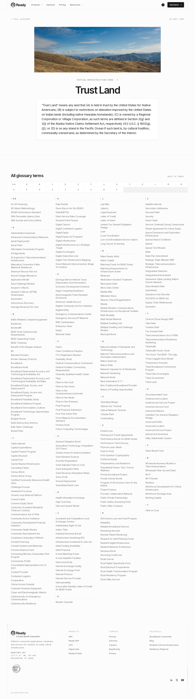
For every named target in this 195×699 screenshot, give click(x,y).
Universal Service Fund (157, 406)
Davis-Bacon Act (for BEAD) (70, 208)
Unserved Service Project (158, 430)
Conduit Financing (20, 542)
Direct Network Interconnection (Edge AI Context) (75, 265)
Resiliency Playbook (159, 649)
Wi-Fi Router (151, 478)
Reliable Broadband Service (115, 526)
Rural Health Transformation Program (119, 571)
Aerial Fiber (16, 245)
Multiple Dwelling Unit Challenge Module (117, 329)
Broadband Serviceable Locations (28, 407)
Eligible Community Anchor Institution (74, 306)
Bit (12, 351)
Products (35, 5)
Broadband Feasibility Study (25, 399)
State (148, 252)
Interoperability (63, 582)
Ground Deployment (66, 481)
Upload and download (156, 434)
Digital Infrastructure (66, 240)
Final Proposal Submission (69, 410)
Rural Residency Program (113, 575)
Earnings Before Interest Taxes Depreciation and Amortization (71, 281)
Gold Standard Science (67, 457)
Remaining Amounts (110, 530)
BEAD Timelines (19, 342)
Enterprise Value (64, 326)
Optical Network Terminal (113, 410)
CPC (71, 645)
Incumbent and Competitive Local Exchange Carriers (72, 520)
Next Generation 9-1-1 (111, 381)
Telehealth (150, 346)
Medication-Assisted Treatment (116, 279)
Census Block (18, 472)
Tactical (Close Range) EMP (159, 319)
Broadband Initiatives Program (26, 403)
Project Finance (108, 489)
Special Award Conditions (158, 239)
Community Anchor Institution (25, 518)
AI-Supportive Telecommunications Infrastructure (28, 259)
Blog (152, 640)
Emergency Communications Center (74, 314)
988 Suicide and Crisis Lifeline (26, 220)
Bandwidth (16, 327)
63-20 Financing (19, 204)
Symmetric (150, 306)
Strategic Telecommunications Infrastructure (160, 265)
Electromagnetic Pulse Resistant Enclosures (72, 296)
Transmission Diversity (156, 362)
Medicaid (105, 275)
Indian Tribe (62, 529)
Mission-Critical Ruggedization (116, 300)
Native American (109, 361)
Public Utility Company (112, 506)
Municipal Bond (108, 334)
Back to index (176, 177)
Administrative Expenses (23, 233)
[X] (177, 680)
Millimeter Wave (108, 296)
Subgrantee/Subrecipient (158, 275)
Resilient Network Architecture (116, 547)
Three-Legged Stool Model (159, 358)
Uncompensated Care (156, 394)
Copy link (178, 19)
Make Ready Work (110, 256)
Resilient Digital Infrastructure (115, 543)
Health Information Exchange (70, 497)
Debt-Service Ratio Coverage (71, 216)
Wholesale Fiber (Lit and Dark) (160, 470)
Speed (148, 243)
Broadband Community (160, 636)
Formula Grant (62, 425)
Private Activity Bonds (111, 478)
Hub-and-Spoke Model (67, 506)
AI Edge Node (18, 253)
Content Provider (19, 572)
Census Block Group (21, 476)
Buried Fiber (17, 431)
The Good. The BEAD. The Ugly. (161, 354)
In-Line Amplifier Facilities (68, 558)
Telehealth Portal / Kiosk (157, 350)
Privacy (112, 653)
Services (51, 5)
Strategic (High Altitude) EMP (159, 260)
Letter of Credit (108, 216)
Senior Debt (151, 220)
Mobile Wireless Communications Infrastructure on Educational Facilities (119, 309)
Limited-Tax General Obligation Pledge (116, 226)
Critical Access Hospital (22, 584)
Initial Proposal (63, 550)
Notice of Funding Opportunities (117, 389)
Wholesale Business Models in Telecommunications (160, 465)
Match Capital (107, 260)
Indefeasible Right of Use (68, 525)
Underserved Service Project (160, 402)
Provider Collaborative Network (116, 493)
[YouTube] (182, 680)
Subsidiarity (151, 290)
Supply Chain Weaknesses (158, 302)
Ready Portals (75, 653)
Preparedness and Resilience (115, 463)
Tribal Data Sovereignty (157, 373)
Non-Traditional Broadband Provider (119, 385)
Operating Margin (109, 402)
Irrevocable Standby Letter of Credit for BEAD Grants (74, 588)
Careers (113, 645)
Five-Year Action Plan (66, 413)
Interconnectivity (64, 562)
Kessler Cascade (64, 602)
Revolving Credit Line (111, 555)
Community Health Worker (24, 529)
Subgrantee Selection (156, 271)
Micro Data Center (110, 287)
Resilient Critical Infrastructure (164, 645)
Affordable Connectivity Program (27, 249)
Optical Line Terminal (111, 406)
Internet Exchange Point (68, 570)
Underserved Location (156, 398)
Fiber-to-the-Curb (65, 382)
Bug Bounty (114, 649)
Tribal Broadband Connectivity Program (160, 368)
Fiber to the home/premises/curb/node (69, 392)
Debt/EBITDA (62, 212)
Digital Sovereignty (65, 252)
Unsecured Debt (153, 422)
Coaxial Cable (18, 499)
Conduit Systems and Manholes (27, 546)
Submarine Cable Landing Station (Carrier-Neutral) (162, 280)
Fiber (58, 378)
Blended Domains (20, 355)
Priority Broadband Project (114, 474)
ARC (71, 636)
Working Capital (153, 497)
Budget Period (18, 418)
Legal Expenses (109, 212)
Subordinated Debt (155, 286)
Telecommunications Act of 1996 (161, 335)
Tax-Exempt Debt (154, 331)
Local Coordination (110, 235)
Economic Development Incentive (72, 286)
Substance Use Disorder (157, 294)
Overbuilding (107, 418)
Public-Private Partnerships (114, 497)
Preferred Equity (109, 459)
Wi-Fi (148, 474)
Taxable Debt (152, 327)
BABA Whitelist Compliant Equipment (29, 319)
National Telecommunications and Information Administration (117, 355)
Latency (104, 208)
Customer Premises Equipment (26, 588)
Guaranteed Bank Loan (67, 485)
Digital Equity (62, 232)
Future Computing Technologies (72, 429)
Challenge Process (20, 487)
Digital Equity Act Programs (69, 236)
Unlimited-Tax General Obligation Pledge (161, 416)
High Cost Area (63, 502)
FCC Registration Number (68, 355)
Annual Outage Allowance (24, 275)
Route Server (107, 559)
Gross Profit (61, 477)
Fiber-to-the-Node (65, 397)
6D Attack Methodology (23, 208)
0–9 (13, 184)
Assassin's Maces (20, 287)
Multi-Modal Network (111, 319)
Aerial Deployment (20, 241)
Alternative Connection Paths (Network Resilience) (25, 266)
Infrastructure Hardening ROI (70, 537)
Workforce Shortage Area (158, 493)
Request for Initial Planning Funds (117, 538)
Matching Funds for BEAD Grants (117, 264)
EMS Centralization (65, 322)
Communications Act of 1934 (25, 514)
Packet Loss (107, 431)
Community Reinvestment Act (25, 533)
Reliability (105, 522)
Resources (75, 5)
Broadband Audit (19, 367)
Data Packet (62, 204)
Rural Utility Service (110, 579)
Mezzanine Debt (109, 283)
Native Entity (107, 365)
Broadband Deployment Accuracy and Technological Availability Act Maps (30, 380)
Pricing (62, 5)
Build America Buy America (24, 422)
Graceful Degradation (66, 460)
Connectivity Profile (21, 561)
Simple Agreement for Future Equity (163, 228)
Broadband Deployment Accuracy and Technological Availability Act (30, 373)
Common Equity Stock (22, 503)
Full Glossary (22, 19)
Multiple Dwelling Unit (111, 323)
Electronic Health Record (68, 302)
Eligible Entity (62, 310)
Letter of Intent (108, 220)
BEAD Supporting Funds (23, 339)
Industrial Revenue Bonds (68, 533)
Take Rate (150, 323)
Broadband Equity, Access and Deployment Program (26, 394)
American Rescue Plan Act (24, 271)
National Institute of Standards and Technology (118, 348)
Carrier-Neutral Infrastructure (25, 464)
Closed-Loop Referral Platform (26, 495)
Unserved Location (154, 426)
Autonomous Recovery (22, 303)
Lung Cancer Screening (112, 243)
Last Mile (105, 204)
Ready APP (74, 640)
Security (149, 216)
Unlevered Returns (154, 411)
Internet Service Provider (68, 578)
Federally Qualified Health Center (72, 374)
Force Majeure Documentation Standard (71, 419)
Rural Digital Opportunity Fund (115, 563)
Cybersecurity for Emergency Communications (26, 598)
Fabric (59, 347)
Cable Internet (18, 443)
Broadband (16, 363)
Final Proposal (63, 405)
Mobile (104, 304)
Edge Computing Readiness (70, 290)
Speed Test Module (155, 248)
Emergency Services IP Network (72, 318)
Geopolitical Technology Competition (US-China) (74, 447)
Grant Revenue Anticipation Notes (73, 473)
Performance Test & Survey (114, 443)
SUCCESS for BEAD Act (157, 298)
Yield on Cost (152, 510)
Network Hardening (110, 373)
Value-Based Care (154, 450)
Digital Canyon (63, 224)
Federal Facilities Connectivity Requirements (71, 369)
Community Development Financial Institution (28, 524)
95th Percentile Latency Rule (25, 216)
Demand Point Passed (67, 220)
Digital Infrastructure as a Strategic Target (73, 246)
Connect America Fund (22, 550)
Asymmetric (16, 299)
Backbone (16, 323)
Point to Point (107, 451)
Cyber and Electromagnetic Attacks (28, 592)
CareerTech (17, 459)
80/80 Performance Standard (26, 212)
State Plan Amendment (156, 256)
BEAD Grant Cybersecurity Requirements (24, 333)
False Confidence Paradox (69, 351)
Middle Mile (106, 291)
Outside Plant (107, 414)
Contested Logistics (21, 576)
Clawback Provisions (21, 491)
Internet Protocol (64, 574)
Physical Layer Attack (111, 447)
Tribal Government (154, 378)
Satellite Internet (153, 204)
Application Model (20, 279)
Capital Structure (19, 455)
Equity (59, 330)
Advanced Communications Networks (29, 237)
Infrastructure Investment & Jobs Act (74, 542)
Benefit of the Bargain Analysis (26, 347)
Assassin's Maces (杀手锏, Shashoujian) (24, 293)
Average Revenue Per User (25, 307)
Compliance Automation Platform (27, 537)
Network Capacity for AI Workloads (118, 369)
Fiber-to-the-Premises (67, 401)
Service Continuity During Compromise (164, 224)
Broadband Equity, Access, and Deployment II (26, 387)
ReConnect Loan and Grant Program (119, 518)
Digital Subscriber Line (67, 256)
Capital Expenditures (21, 447)
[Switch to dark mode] (161, 5)
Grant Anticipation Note (67, 469)
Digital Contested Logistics (69, 228)
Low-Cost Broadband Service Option (119, 239)
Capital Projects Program (23, 451)
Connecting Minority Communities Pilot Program (30, 555)
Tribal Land (150, 382)
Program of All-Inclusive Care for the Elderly (119, 484)
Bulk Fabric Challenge (22, 427)
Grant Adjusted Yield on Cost (70, 465)
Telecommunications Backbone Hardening (161, 341)
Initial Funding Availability (68, 546)
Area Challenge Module (23, 283)
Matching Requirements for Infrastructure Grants (114, 270)
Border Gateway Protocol (24, 359)
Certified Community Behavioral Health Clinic (30, 481)
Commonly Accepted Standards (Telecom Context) (27, 509)
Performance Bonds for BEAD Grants (119, 439)
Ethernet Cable (63, 334)
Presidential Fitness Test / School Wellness (117, 469)
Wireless (149, 482)
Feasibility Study (64, 359)
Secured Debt (152, 212)
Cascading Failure (20, 468)
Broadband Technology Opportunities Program (30, 413)
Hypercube (74, 649)
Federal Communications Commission (74, 363)
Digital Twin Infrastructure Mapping (73, 260)
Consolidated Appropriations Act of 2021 (28, 566)
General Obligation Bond (68, 441)
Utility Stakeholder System (158, 438)
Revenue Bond (108, 551)
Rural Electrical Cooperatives (115, 567)
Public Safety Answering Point (116, 502)
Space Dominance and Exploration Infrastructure (162, 234)
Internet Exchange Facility (69, 566)
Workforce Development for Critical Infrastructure (163, 488)
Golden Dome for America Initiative (73, 452)
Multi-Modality (108, 315)
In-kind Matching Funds (67, 554)
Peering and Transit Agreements (117, 435)
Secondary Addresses (156, 208)
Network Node (108, 377)
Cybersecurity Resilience (23, 603)
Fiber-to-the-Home (65, 386)
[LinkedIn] (171, 680)
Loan (103, 231)
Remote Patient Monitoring (114, 534)
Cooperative (17, 580)
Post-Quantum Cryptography (115, 455)
